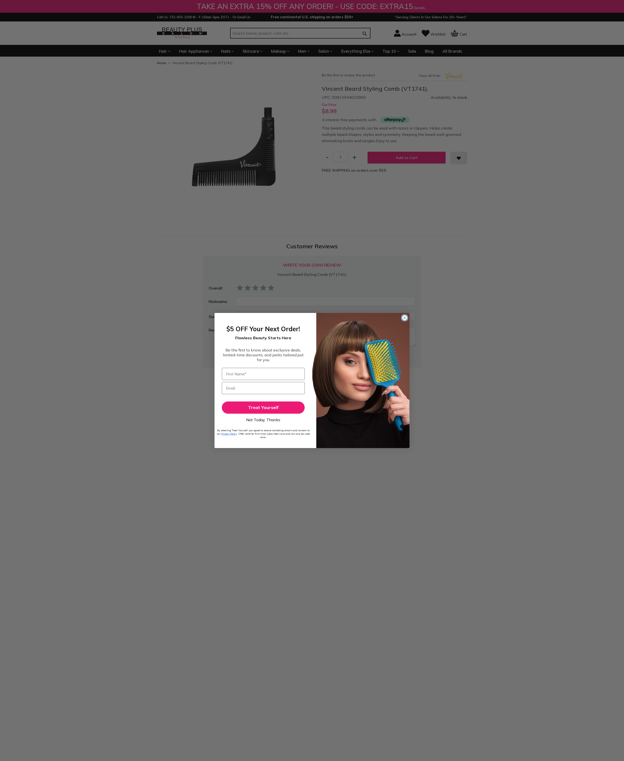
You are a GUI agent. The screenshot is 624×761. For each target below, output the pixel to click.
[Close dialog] (405, 318)
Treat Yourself (263, 407)
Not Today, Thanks (263, 419)
